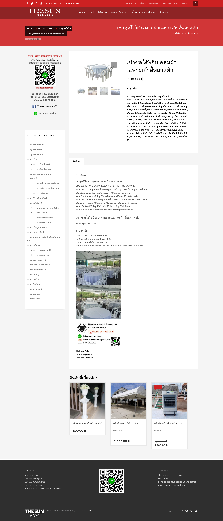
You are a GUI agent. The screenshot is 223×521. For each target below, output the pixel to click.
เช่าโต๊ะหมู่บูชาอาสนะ (38, 227)
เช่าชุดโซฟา (35, 245)
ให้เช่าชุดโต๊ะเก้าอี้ (139, 109)
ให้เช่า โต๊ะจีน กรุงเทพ (152, 119)
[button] (114, 65)
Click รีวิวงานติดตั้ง (84, 357)
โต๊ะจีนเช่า (174, 126)
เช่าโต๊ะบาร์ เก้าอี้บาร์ (38, 198)
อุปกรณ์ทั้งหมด (140, 3)
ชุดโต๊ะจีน (175, 116)
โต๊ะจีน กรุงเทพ (153, 113)
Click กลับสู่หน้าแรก (84, 354)
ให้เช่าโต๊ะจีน (172, 136)
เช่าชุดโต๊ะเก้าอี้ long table (47, 207)
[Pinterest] (36, 3)
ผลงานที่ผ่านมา (154, 3)
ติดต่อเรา (185, 3)
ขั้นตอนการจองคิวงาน (171, 3)
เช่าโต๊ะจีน (152, 96)
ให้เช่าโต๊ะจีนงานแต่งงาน (177, 109)
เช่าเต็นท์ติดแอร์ (43, 164)
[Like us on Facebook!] (182, 511)
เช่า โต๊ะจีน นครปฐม (147, 126)
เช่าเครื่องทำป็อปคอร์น (40, 264)
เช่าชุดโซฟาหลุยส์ (43, 255)
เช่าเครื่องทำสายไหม (38, 269)
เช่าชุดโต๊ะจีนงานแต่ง (166, 106)
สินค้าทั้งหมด (141, 96)
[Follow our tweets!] (186, 511)
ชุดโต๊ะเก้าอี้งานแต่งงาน (141, 103)
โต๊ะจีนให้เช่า (148, 136)
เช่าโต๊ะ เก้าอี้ (150, 129)
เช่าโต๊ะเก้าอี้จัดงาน (146, 116)
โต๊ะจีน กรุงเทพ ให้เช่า (155, 123)
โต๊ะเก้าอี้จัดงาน (160, 136)
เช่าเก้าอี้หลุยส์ (42, 193)
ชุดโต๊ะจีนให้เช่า (163, 126)
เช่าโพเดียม (35, 284)
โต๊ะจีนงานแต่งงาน (149, 106)
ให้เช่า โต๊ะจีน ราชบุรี (160, 103)
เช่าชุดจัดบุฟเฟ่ (36, 298)
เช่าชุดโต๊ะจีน (41, 212)
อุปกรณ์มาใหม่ (36, 149)
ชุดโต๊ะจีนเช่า (171, 129)
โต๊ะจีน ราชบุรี (136, 136)
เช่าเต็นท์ (33, 159)
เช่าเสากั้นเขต (35, 279)
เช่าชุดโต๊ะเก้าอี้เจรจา (44, 222)
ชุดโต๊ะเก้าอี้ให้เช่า (168, 113)
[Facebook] (27, 3)
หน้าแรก (129, 3)
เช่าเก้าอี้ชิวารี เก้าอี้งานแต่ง (47, 188)
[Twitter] (32, 3)
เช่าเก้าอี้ (33, 178)
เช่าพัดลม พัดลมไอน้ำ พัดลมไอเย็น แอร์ (43, 239)
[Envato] (41, 3)
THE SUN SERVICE (83, 510)
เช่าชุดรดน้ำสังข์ (37, 232)
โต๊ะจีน (141, 129)
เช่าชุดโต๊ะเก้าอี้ (36, 203)
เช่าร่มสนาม (35, 293)
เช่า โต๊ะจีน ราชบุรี (143, 99)
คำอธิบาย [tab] (77, 161)
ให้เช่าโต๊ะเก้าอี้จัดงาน (157, 133)
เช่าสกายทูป (35, 274)
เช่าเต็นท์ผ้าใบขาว (43, 169)
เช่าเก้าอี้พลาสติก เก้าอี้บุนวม (48, 183)
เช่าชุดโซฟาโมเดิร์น (44, 250)
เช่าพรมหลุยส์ (36, 289)
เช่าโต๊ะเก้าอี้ (160, 129)
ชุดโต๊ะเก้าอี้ (157, 99)
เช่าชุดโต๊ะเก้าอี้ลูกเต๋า (44, 217)
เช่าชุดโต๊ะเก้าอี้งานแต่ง (156, 109)
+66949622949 (71, 3)
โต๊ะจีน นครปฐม (138, 123)
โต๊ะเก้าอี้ (138, 119)
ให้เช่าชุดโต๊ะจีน (171, 123)
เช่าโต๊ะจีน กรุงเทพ (162, 116)
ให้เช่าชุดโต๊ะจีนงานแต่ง (136, 113)
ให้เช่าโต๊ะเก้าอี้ (173, 133)
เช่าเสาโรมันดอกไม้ (38, 259)
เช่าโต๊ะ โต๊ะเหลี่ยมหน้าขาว (40, 173)
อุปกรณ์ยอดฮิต (37, 154)
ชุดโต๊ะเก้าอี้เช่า (169, 99)
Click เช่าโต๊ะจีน (82, 351)
